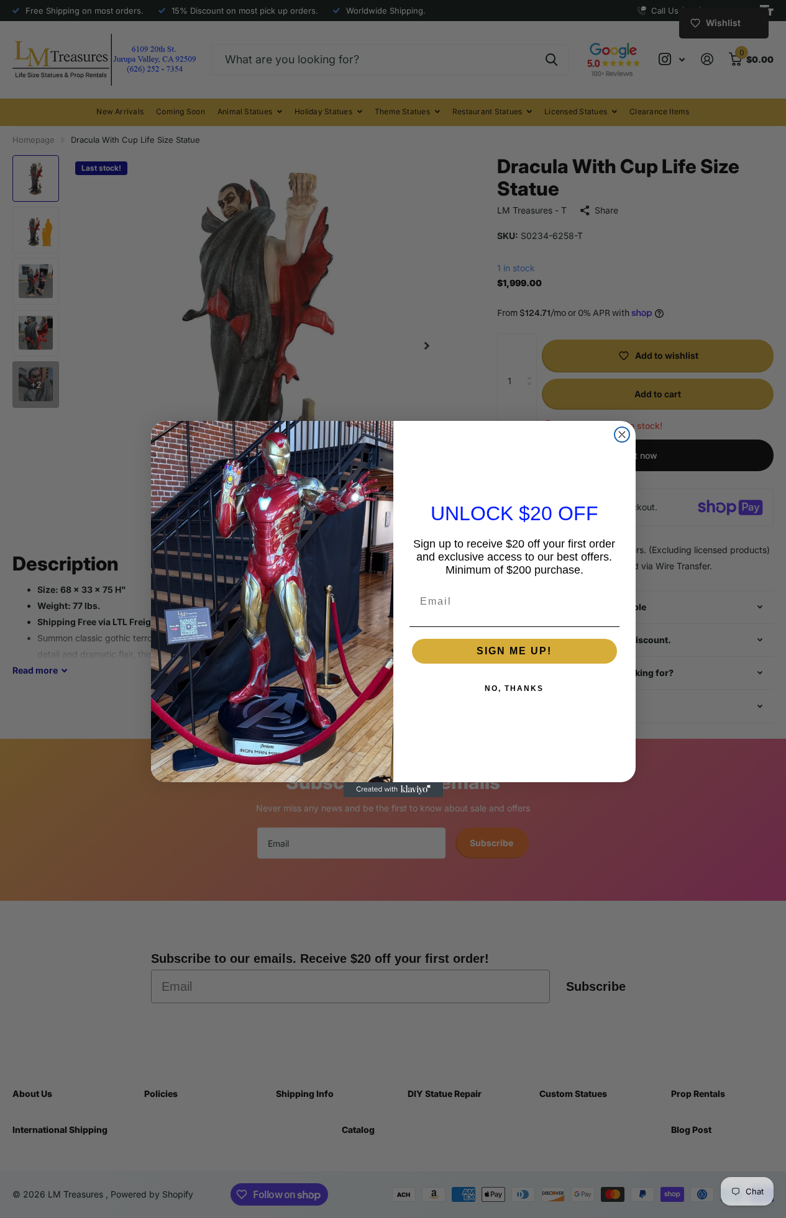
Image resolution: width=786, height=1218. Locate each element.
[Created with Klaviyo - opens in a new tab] (393, 789)
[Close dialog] (622, 434)
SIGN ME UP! (514, 651)
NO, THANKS (514, 688)
